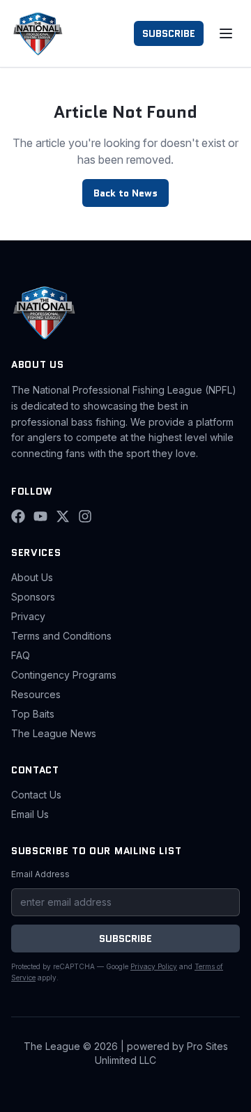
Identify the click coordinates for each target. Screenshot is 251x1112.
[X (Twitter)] (63, 516)
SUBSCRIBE (168, 33)
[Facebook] (18, 516)
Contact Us (36, 795)
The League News (53, 733)
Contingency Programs (63, 675)
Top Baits (32, 714)
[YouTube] (40, 516)
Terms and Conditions (61, 636)
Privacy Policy (153, 966)
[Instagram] (85, 516)
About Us (32, 577)
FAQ (20, 655)
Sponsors (33, 597)
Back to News (125, 193)
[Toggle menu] (226, 33)
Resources (36, 694)
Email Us (30, 814)
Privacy (28, 616)
